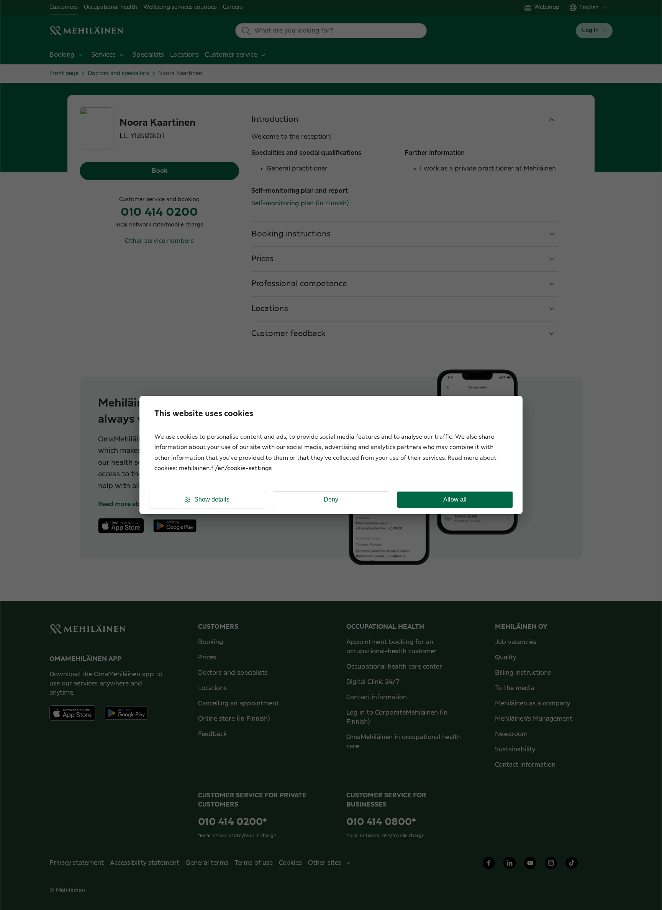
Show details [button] (211, 499)
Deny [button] (331, 499)
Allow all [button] (455, 499)
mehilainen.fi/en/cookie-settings (225, 468)
